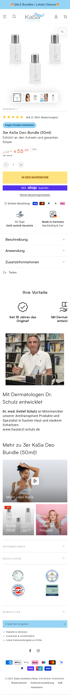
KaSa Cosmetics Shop (26, 678)
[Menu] (4, 17)
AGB (60, 683)
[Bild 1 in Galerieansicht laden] (17, 98)
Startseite (9, 109)
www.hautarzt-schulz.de (21, 429)
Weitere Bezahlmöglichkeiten (35, 195)
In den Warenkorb (35, 177)
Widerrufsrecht (19, 683)
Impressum (37, 687)
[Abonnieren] (65, 624)
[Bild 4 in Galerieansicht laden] (44, 98)
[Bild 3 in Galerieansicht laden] (35, 98)
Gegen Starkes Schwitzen (19, 125)
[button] (14, 17)
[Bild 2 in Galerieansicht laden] (26, 98)
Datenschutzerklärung (42, 683)
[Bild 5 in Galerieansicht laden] (53, 98)
